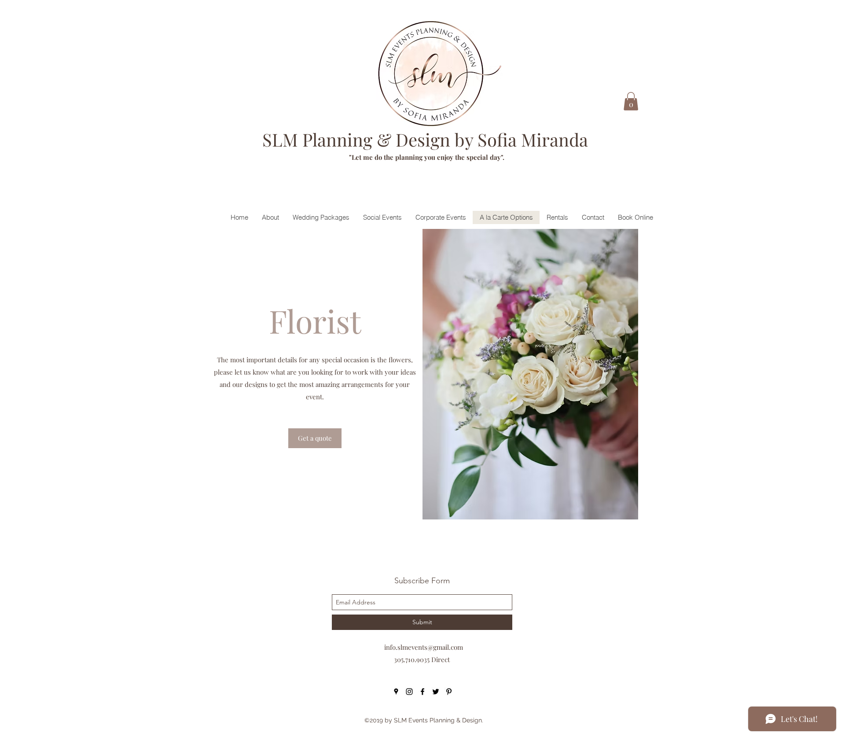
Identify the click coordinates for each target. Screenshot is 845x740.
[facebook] (422, 691)
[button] (631, 101)
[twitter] (435, 691)
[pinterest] (449, 691)
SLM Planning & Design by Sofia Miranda (425, 139)
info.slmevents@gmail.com (423, 647)
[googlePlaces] (396, 691)
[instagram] (409, 691)
